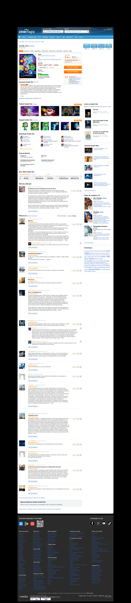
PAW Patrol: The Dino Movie (77, 536)
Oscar (77, 77)
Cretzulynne (96, 136)
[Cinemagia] (19, 37)
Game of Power (96, 556)
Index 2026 (36, 564)
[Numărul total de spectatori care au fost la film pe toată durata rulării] (57, 176)
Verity (71, 583)
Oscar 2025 (22, 580)
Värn (71, 563)
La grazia (50, 581)
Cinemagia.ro (27, 31)
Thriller (107, 237)
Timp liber (45, 37)
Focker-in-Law (95, 554)
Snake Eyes (92, 262)
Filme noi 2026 (37, 551)
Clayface (94, 536)
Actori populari (37, 570)
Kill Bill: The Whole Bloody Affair (56, 577)
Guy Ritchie (99, 215)
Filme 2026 (36, 536)
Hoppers (50, 564)
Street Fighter (95, 547)
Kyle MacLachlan (47, 144)
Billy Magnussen (99, 216)
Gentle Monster (74, 580)
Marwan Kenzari (102, 219)
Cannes (21, 583)
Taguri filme (22, 568)
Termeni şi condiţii (34, 597)
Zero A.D (94, 559)
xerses (30, 374)
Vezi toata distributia (27, 149)
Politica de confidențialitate (50, 597)
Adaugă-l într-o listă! (105, 106)
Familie (103, 220)
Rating (74, 215)
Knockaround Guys (94, 251)
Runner (72, 572)
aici (50, 504)
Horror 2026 (36, 557)
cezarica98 (31, 413)
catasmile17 (31, 485)
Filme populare (52, 557)
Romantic (99, 221)
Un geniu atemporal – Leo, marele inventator (100, 149)
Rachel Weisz (51, 538)
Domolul (34, 328)
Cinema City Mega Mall (39, 587)
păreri (74, 56)
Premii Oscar (22, 577)
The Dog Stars (73, 543)
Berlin (20, 587)
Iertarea (72, 561)
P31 (93, 534)
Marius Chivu (67, 144)
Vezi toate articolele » (90, 190)
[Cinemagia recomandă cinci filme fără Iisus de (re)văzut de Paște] (88, 161)
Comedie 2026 (37, 554)
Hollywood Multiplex (38, 581)
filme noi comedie (37, 509)
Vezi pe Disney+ (72, 67)
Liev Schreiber (104, 204)
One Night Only (74, 544)
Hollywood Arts (52, 554)
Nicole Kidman (51, 533)
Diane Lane (26, 139)
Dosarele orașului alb (75, 557)
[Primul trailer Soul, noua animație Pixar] (88, 179)
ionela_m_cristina (32, 267)
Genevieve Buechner (105, 254)
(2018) (104, 198)
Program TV (22, 573)
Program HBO (95, 578)
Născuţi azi (51, 542)
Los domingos (73, 573)
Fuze (49, 582)
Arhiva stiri (21, 571)
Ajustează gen (42, 67)
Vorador (95, 112)
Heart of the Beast (74, 570)
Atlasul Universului (75, 575)
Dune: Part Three (52, 551)
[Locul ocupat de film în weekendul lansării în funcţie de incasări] (22, 176)
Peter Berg (99, 232)
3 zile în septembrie (75, 567)
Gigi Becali (97, 254)
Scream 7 (50, 568)
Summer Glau (96, 261)
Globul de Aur (76, 79)
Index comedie (37, 568)
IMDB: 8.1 (69, 62)
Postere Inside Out (25, 79)
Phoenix (86, 251)
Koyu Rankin (106, 202)
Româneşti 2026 (37, 560)
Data (69, 215)
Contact (41, 597)
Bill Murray (99, 205)
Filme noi (36, 531)
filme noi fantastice (56, 509)
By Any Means (73, 554)
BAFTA (78, 82)
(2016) (95, 228)
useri (86, 48)
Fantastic (108, 220)
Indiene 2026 (36, 558)
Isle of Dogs (97, 198)
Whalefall (50, 555)
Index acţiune (36, 567)
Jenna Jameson (52, 536)
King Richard (92, 265)
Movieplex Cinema (38, 580)
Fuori (71, 541)
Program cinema (32, 37)
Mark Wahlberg (98, 234)
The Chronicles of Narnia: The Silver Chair (95, 263)
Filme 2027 (36, 534)
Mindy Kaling (67, 136)
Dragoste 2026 (37, 555)
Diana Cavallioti (47, 139)
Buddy (49, 549)
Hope (71, 577)
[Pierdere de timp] (66, 60)
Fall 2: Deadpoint (74, 549)
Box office (95, 595)
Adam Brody (99, 265)
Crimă (20, 539)
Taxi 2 (86, 256)
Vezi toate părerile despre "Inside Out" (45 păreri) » (32, 498)
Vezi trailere (77, 104)
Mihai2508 (31, 465)
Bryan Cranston (99, 202)
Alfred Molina (91, 256)
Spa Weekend (73, 534)
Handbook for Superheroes (77, 548)
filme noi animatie (27, 509)
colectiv (86, 269)
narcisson (30, 385)
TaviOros (30, 363)
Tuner (49, 579)
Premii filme (22, 575)
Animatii (95, 109)
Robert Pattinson (52, 541)
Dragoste (104, 221)
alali (29, 219)
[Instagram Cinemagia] (98, 523)
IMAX (34, 578)
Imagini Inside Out (25, 120)
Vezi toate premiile (73, 83)
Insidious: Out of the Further (77, 533)
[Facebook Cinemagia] (92, 523)
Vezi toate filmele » (89, 242)
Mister (20, 553)
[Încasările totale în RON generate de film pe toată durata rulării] (69, 176)
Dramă (103, 237)
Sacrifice (72, 546)
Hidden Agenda (100, 262)
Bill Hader (25, 136)
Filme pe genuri (23, 531)
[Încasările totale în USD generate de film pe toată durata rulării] (81, 176)
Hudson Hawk (91, 271)
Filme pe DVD (37, 542)
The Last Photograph (53, 552)
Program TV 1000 (96, 579)
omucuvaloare (32, 351)
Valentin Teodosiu (68, 139)
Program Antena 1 (96, 569)
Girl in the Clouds (74, 584)
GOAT (49, 584)
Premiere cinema (37, 539)
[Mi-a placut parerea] (74, 191)
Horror (20, 550)
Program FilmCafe (96, 575)
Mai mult (36, 82)
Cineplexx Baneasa (38, 583)
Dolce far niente (52, 571)
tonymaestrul (31, 320)
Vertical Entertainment (104, 239)
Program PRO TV (96, 567)
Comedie (108, 206)
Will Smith (105, 216)
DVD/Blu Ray (101, 595)
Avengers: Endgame (75, 578)
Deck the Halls (104, 261)
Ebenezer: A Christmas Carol (99, 550)
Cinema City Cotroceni (39, 577)
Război (21, 558)
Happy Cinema (37, 584)
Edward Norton (96, 204)
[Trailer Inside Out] (24, 84)
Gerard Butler (94, 269)
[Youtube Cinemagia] (103, 523)
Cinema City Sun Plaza (39, 586)
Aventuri (104, 206)
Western (21, 567)
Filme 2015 (31, 41)
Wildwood (50, 548)
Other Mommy (95, 542)
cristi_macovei (32, 251)
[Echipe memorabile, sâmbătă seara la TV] (88, 170)
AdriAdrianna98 (36, 243)
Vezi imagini (77, 120)
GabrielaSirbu (31, 451)
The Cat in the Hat (96, 548)
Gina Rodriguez (106, 234)
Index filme (36, 562)
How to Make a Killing (53, 570)
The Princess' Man (97, 267)
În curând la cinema (76, 538)
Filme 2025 (36, 538)
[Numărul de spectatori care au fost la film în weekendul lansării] (33, 176)
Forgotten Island (96, 539)
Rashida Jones (27, 144)
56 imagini (35, 120)
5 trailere (34, 104)
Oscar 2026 (22, 578)
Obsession (50, 561)
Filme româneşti (37, 545)
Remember (98, 256)
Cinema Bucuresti (38, 575)
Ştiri (64, 37)
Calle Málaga (73, 581)
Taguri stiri (21, 570)
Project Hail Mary (52, 559)
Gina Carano (102, 251)
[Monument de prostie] (65, 60)
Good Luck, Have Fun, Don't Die (56, 567)
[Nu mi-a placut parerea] (78, 191)
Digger (93, 541)
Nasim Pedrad (103, 218)
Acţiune (99, 237)
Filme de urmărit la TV (92, 195)
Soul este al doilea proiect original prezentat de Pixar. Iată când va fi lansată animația (102, 184)
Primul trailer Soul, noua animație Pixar (100, 175)
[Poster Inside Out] (27, 78)
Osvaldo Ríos (51, 539)
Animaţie (100, 206)
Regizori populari (37, 571)
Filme (26, 41)
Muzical (95, 221)
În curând (52, 37)
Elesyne (30, 278)
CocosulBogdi (31, 441)
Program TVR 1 (96, 581)
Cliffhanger (95, 533)
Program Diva (95, 576)
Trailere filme (52, 544)
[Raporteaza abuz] (81, 191)
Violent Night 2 (96, 557)
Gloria (29, 187)
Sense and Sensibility (97, 538)
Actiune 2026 (36, 552)
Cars (71, 551)
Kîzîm (49, 562)
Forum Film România (46, 161)
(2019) (101, 212)
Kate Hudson (103, 235)
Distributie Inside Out (26, 134)
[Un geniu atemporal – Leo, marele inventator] (88, 153)
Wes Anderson (100, 201)
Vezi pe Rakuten (73, 72)
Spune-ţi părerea (32, 216)
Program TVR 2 (96, 582)
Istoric (20, 551)
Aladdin (96, 212)
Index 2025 (36, 565)
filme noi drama (47, 509)
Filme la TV (36, 541)
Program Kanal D (96, 572)
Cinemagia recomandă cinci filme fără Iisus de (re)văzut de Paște (101, 158)
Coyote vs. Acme (74, 560)
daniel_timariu (32, 290)
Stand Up (21, 564)
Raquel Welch (106, 267)
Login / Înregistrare (107, 29)
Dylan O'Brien (96, 235)
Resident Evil (73, 569)
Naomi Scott (96, 218)
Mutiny (71, 540)
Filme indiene (36, 547)
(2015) (31, 46)
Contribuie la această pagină (25, 98)
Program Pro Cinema (97, 570)
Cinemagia (21, 41)
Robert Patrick (91, 254)
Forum (81, 37)
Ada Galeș (86, 262)
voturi (74, 57)
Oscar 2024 (22, 581)
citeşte (22, 96)
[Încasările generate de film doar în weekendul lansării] (45, 176)
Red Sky (97, 259)
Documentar (22, 541)
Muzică (21, 554)
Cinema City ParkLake (39, 589)
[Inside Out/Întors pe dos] (24, 130)
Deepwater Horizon (100, 226)
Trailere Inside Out (25, 104)
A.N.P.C (58, 597)
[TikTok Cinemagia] (109, 523)
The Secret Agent (52, 565)
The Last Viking (52, 573)
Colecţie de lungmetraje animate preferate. (100, 132)
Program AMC (95, 573)
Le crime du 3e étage (75, 555)
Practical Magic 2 (74, 558)
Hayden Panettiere (53, 534)
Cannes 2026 (22, 584)
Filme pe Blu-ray (37, 544)
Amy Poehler (46, 136)
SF (19, 562)
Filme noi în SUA (97, 531)
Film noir (21, 548)
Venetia (21, 589)
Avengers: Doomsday (97, 560)
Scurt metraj (22, 561)
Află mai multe (90, 593)
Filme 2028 (36, 533)
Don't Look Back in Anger (76, 552)
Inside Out (23, 46)
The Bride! (50, 574)
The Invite (50, 576)
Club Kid (50, 546)
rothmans (95, 125)
